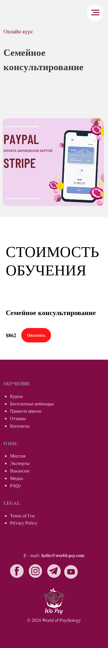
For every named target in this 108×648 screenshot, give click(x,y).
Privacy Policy (23, 523)
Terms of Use (22, 515)
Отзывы (18, 418)
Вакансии (19, 471)
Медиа (16, 478)
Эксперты (20, 463)
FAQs (15, 485)
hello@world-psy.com (62, 555)
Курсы (16, 396)
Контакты (19, 426)
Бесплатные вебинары (32, 404)
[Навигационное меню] (95, 13)
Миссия (17, 456)
